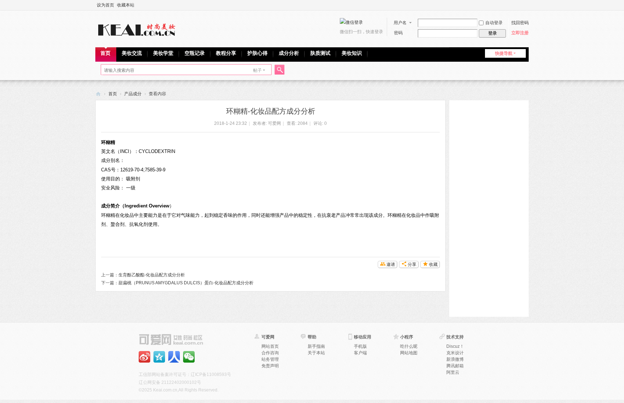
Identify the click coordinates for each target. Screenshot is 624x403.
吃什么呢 (408, 346)
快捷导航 (503, 53)
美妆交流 (132, 53)
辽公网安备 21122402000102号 (170, 382)
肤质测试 (320, 53)
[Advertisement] (489, 208)
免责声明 (270, 365)
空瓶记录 (195, 53)
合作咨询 (270, 352)
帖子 (257, 70)
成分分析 (289, 53)
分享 (412, 264)
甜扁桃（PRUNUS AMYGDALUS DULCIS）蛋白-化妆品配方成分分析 (186, 282)
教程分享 (226, 53)
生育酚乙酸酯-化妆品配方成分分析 (151, 274)
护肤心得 (257, 53)
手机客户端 (174, 357)
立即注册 (520, 32)
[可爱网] (138, 28)
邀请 (390, 264)
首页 (105, 53)
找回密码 (520, 22)
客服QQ (189, 357)
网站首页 (270, 346)
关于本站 (316, 352)
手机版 (360, 346)
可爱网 (98, 94)
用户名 (400, 22)
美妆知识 (352, 53)
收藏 (433, 264)
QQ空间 (159, 357)
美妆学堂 (163, 53)
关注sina (144, 357)
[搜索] (278, 70)
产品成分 (133, 93)
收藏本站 (125, 5)
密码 (398, 32)
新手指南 (316, 346)
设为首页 (105, 5)
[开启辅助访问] (527, 5)
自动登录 (494, 22)
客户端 (360, 352)
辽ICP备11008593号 (211, 374)
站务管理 (270, 359)
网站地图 (408, 352)
